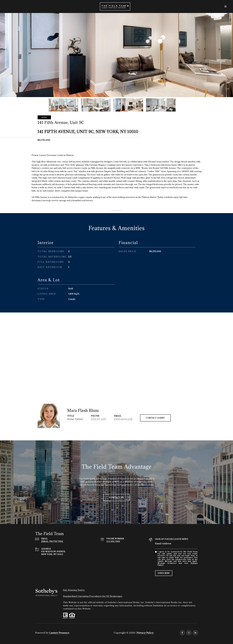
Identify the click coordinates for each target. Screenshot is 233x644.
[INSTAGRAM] (188, 632)
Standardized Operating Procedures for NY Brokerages (92, 596)
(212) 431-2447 (98, 419)
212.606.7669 (113, 541)
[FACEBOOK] (182, 632)
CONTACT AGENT (155, 418)
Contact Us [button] (116, 497)
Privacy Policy (145, 632)
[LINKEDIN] (195, 632)
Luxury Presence (59, 632)
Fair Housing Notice (74, 590)
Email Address (163, 543)
